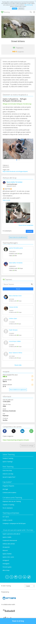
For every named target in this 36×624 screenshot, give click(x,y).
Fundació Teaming (8, 458)
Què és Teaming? (7, 461)
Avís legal (5, 489)
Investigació (6, 563)
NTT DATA (6, 517)
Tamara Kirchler (13, 307)
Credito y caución (7, 520)
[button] (32, 150)
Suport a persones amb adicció (11, 534)
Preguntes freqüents (8, 486)
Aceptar (15, 8)
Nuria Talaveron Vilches (15, 353)
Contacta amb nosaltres (9, 492)
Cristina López (13, 318)
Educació (5, 550)
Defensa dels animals (9, 544)
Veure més (18, 365)
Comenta (29, 231)
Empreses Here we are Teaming (12, 501)
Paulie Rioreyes (13, 330)
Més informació (28, 5)
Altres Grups (6, 570)
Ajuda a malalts (7, 537)
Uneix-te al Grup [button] (18, 621)
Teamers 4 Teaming (8, 505)
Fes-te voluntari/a (8, 508)
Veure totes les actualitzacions (18, 237)
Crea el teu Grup (7, 470)
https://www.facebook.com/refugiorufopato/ (15, 171)
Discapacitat (6, 547)
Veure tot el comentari (26, 225)
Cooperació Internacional (10, 540)
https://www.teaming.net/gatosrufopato (16, 440)
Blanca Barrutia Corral (15, 296)
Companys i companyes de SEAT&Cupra (14, 523)
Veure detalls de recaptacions (18, 389)
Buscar (18, 289)
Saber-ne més (6, 200)
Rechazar (21, 8)
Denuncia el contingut (27, 445)
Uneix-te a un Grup (8, 474)
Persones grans (7, 567)
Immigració (6, 560)
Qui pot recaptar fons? (9, 477)
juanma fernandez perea (16, 248)
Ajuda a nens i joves (8, 557)
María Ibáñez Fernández (14, 182)
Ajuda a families (7, 554)
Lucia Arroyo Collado (15, 341)
